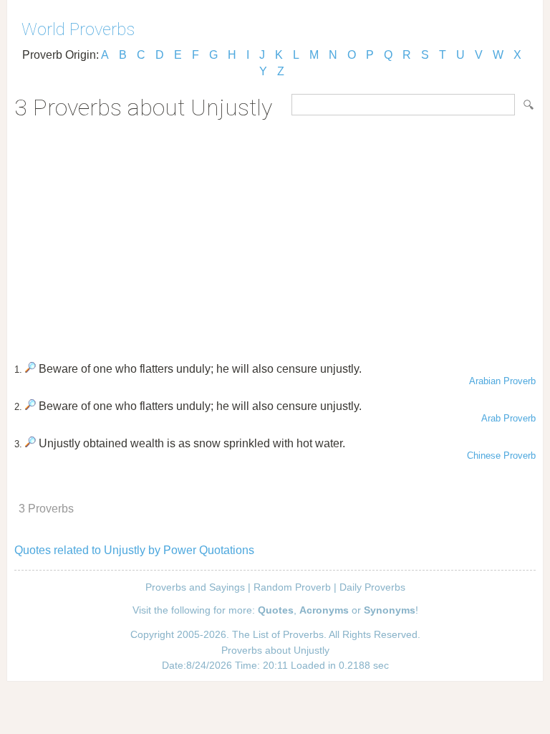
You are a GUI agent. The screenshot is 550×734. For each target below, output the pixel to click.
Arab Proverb (508, 418)
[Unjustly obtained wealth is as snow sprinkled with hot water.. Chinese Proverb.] (30, 443)
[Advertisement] (275, 235)
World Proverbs (78, 29)
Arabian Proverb (502, 381)
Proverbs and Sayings (195, 587)
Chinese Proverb (501, 455)
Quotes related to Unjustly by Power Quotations (134, 550)
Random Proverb (292, 587)
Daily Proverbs (372, 587)
